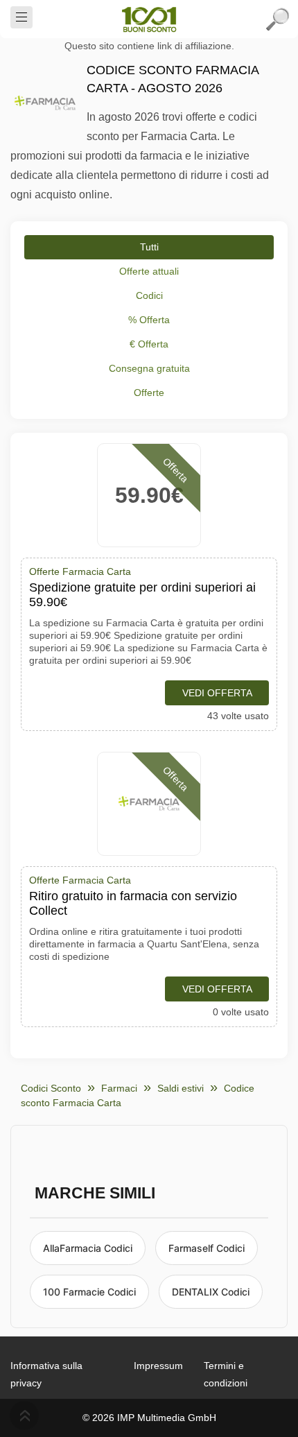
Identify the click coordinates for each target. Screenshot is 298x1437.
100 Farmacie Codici (89, 1292)
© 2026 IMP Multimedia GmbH (149, 1417)
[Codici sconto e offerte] (149, 19)
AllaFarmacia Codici (87, 1248)
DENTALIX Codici (210, 1292)
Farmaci (119, 1088)
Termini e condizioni (225, 1374)
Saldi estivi (180, 1088)
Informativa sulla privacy (46, 1374)
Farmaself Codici (206, 1248)
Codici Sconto (51, 1088)
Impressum (158, 1365)
